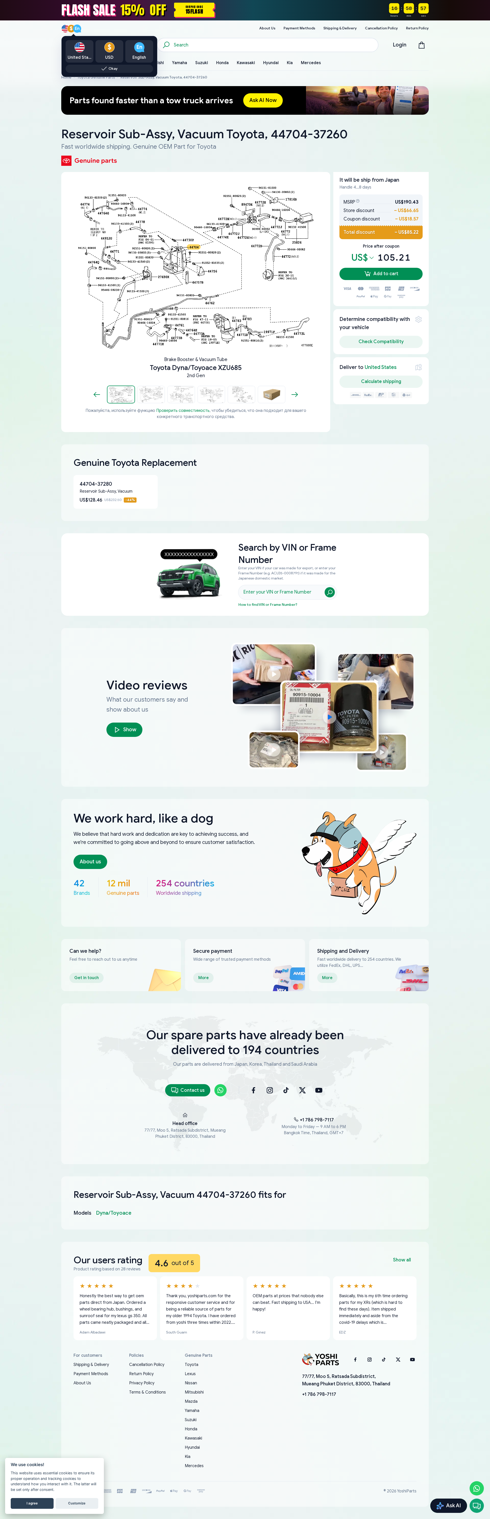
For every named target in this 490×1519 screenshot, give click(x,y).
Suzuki (191, 1419)
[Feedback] (477, 1506)
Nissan (191, 1383)
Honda (191, 1429)
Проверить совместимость (183, 410)
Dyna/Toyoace (113, 1213)
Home (66, 77)
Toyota (191, 1364)
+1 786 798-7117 (317, 1120)
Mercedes (194, 1465)
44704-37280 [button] (96, 484)
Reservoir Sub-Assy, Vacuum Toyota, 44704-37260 (163, 77)
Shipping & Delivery (91, 1364)
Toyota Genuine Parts (96, 77)
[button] (121, 394)
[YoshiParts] (320, 1359)
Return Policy (141, 1373)
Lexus (190, 1373)
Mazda (191, 1401)
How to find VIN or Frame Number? (267, 604)
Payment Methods (91, 1373)
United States (381, 367)
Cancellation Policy (146, 1364)
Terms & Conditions (147, 1392)
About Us (82, 1383)
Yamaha (192, 1410)
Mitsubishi (194, 1392)
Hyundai (192, 1447)
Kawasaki (193, 1438)
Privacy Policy (141, 1383)
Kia (187, 1456)
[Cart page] (421, 45)
